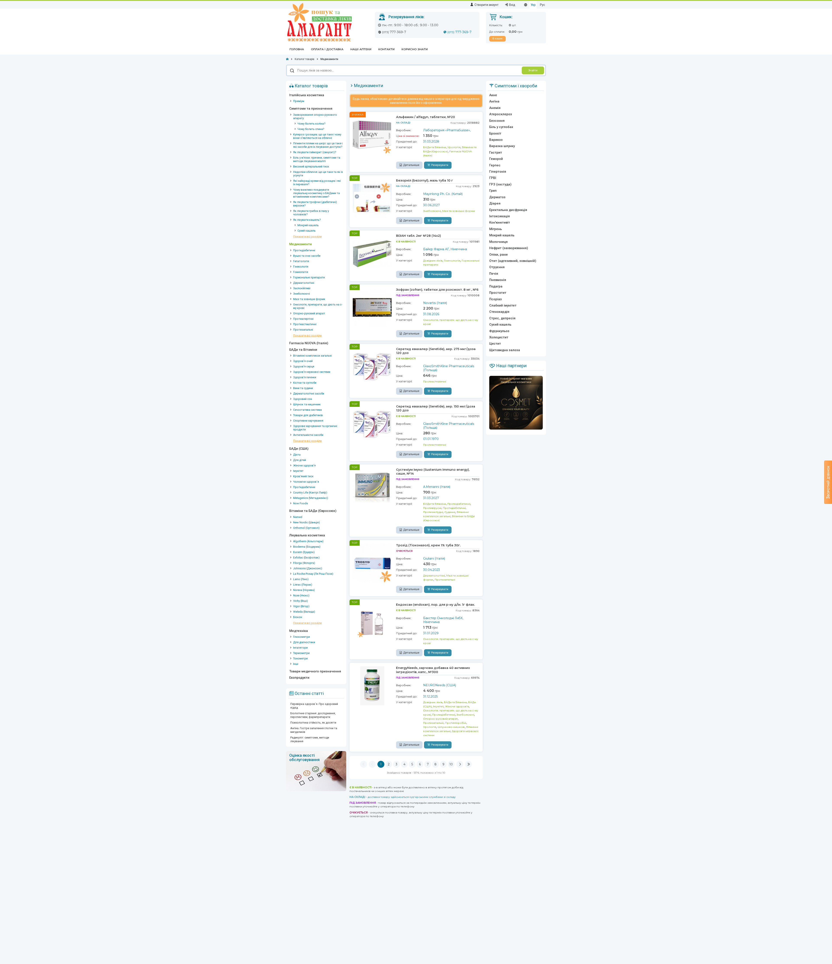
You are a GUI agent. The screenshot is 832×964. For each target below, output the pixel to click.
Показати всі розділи (307, 236)
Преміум (298, 101)
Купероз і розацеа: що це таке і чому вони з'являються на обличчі (317, 136)
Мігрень (495, 229)
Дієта (297, 454)
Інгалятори (300, 647)
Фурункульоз (499, 331)
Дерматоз (497, 197)
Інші (295, 663)
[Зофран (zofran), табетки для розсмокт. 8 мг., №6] (372, 307)
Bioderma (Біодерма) (306, 546)
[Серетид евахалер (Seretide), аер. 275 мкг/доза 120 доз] (372, 366)
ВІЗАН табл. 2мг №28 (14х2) (418, 236)
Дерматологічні (303, 282)
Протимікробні (455, 722)
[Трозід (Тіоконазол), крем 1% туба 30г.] (372, 562)
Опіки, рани (498, 254)
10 (451, 764)
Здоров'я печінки (304, 377)
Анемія (494, 108)
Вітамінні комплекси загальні (312, 355)
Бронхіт (495, 133)
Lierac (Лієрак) (302, 584)
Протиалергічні (303, 318)
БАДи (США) (299, 449)
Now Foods (300, 503)
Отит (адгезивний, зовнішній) (512, 261)
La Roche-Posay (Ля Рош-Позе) (313, 573)
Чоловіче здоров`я (306, 481)
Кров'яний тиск (303, 476)
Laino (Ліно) (301, 579)
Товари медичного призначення (315, 671)
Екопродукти (299, 678)
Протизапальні (303, 329)
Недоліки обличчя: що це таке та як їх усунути (318, 173)
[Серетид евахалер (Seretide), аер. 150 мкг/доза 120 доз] (372, 423)
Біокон (297, 617)
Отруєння (497, 267)
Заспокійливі (301, 288)
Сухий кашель (306, 230)
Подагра (495, 286)
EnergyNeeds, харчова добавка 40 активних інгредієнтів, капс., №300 (433, 670)
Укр (533, 4)
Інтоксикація (499, 216)
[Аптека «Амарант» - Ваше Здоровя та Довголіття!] (319, 22)
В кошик (497, 38)
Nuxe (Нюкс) (301, 595)
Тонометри (300, 658)
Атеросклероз (500, 114)
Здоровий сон (302, 399)
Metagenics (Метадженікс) (310, 498)
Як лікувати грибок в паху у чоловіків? (311, 212)
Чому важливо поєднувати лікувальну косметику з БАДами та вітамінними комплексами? (316, 193)
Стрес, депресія (502, 318)
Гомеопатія (300, 272)
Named (297, 517)
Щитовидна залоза (504, 350)
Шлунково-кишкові (451, 727)
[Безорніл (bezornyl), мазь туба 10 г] (372, 198)
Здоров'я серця (303, 366)
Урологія (453, 147)
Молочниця (498, 242)
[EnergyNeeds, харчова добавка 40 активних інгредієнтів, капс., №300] (372, 685)
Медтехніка (298, 631)
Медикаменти (300, 244)
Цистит (495, 344)
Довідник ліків (432, 260)
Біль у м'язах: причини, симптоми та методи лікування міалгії (316, 159)
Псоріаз (495, 299)
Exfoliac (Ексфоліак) (306, 557)
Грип (493, 191)
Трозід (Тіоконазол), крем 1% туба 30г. (428, 545)
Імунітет (298, 470)
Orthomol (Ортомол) (306, 527)
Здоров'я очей (303, 361)
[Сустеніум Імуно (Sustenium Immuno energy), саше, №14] (372, 487)
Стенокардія (499, 312)
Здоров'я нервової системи (311, 371)
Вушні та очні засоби (306, 255)
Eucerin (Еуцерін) (304, 552)
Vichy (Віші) (300, 600)
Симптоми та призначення (310, 108)
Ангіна (494, 101)
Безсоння (497, 121)
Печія (493, 274)
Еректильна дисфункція (508, 210)
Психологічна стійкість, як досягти (313, 722)
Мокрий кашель (308, 225)
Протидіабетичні (304, 250)
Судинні (449, 512)
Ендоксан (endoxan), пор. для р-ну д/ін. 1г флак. (435, 605)
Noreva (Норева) (304, 590)
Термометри (301, 653)
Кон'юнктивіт (499, 222)
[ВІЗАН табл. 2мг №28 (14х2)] (372, 253)
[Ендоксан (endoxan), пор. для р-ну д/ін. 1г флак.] (372, 622)
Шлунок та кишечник (307, 404)
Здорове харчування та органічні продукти (315, 427)
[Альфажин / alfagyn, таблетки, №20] (372, 134)
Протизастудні (433, 512)
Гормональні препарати (309, 277)
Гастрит (495, 152)
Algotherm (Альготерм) (308, 541)
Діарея (494, 203)
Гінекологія (300, 266)
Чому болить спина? (310, 129)
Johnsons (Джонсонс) (307, 568)
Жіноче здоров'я (304, 465)
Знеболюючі (301, 293)
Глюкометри (301, 636)
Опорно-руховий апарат (309, 313)
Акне (493, 95)
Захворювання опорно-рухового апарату (315, 116)
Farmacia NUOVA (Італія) (308, 343)
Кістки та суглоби (304, 382)
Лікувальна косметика (307, 535)
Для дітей (299, 460)
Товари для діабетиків (308, 415)
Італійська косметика (306, 95)
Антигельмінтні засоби (308, 435)
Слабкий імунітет (503, 305)
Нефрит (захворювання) (508, 248)
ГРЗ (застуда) (500, 184)
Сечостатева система (307, 409)
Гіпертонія (497, 172)
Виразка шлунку (502, 146)
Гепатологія (301, 261)
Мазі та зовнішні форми (309, 299)
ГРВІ (492, 178)
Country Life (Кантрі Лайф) (310, 492)
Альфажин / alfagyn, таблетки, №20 (425, 117)
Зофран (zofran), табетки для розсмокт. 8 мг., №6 (437, 290)
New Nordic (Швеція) (306, 522)
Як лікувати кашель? (307, 219)
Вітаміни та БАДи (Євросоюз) (312, 511)
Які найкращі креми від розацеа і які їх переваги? (317, 182)
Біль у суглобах (501, 127)
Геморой (496, 159)
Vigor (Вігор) (301, 606)
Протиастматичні (304, 324)
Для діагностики (304, 642)
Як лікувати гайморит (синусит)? (314, 152)
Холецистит (498, 337)
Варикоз (496, 140)
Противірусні (432, 508)
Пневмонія (497, 280)
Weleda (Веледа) (304, 611)
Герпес (494, 165)
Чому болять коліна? (311, 123)
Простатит (497, 293)
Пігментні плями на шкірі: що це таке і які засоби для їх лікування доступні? (318, 145)
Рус (542, 4)
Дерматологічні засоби (308, 393)
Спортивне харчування (308, 420)
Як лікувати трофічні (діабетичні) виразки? (315, 203)
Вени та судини (303, 388)
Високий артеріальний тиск (311, 166)
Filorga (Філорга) (304, 563)
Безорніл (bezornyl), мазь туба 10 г (424, 180)
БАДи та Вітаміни (303, 350)
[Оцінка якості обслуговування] (316, 770)
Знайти (533, 70)
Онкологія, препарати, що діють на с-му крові (317, 306)
